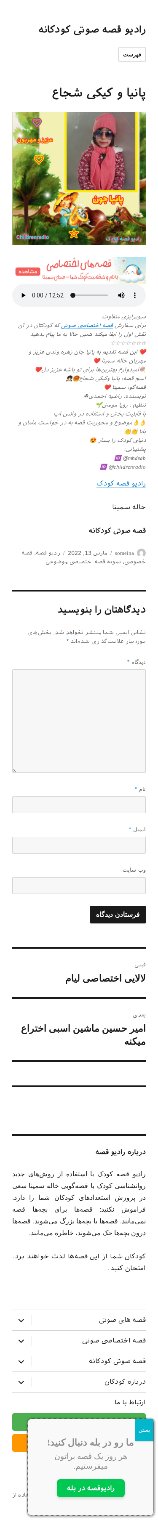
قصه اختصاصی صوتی (87, 325)
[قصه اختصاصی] (79, 270)
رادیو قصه (48, 553)
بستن (144, 1430)
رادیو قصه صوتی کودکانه (92, 29)
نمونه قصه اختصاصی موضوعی (83, 562)
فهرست (132, 54)
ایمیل (137, 829)
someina (124, 553)
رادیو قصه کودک (121, 484)
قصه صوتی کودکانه (117, 1361)
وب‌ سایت (134, 870)
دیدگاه (136, 662)
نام (140, 789)
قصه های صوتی (122, 1320)
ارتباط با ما (130, 1402)
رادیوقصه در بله (91, 1488)
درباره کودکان (125, 1382)
